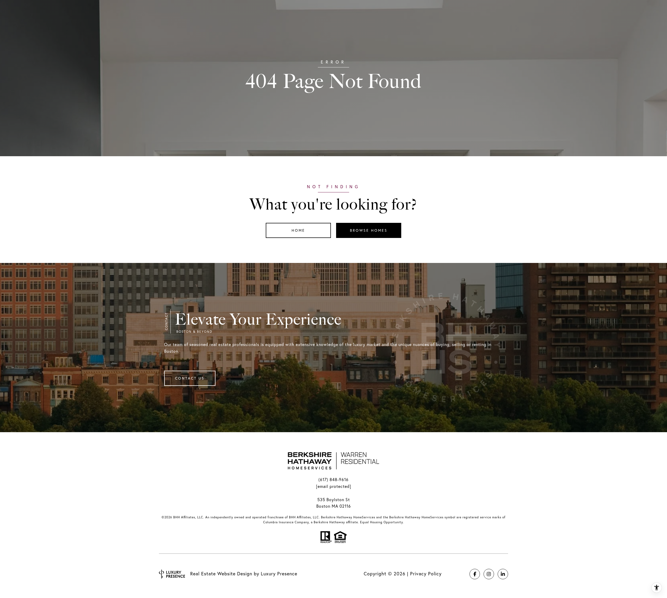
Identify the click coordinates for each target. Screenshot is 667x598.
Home (298, 230)
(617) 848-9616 (333, 479)
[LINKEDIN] (503, 574)
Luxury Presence (279, 574)
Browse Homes (368, 230)
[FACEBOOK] (475, 574)
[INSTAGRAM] (489, 574)
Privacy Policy (426, 574)
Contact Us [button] (190, 378)
